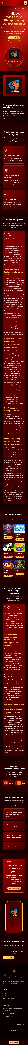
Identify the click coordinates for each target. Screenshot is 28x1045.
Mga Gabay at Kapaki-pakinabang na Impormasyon (12, 1009)
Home (4, 993)
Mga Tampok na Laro (8, 998)
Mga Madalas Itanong (8, 1013)
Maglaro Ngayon (8, 537)
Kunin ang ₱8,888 (14, 37)
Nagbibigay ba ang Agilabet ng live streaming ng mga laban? (14, 814)
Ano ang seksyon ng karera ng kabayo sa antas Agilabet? (13, 836)
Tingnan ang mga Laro (14, 42)
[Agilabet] (12, 3)
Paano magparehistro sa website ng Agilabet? (13, 826)
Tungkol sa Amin (7, 996)
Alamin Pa (6, 118)
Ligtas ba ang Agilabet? (13, 846)
